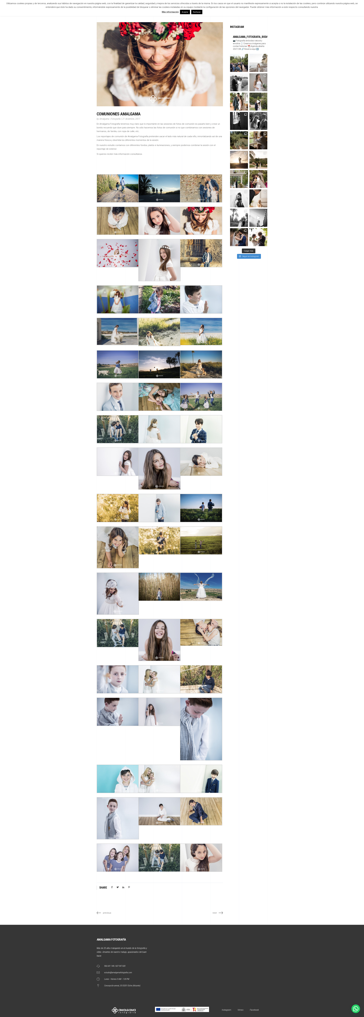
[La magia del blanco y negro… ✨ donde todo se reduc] (239, 198)
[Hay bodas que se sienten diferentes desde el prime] (239, 237)
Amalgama (104, 119)
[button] (355, 1008)
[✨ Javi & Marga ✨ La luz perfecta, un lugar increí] (258, 160)
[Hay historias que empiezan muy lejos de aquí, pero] (258, 121)
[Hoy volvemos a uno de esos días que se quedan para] (258, 198)
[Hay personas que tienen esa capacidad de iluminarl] (239, 121)
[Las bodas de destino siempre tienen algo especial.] (258, 140)
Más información (170, 12)
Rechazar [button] (197, 12)
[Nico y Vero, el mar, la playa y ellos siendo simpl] (258, 63)
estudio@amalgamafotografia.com (118, 972)
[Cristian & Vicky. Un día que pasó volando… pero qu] (258, 218)
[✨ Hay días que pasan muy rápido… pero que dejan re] (239, 82)
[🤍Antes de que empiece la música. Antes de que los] (258, 237)
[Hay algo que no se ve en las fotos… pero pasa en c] (258, 179)
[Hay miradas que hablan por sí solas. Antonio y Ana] (239, 102)
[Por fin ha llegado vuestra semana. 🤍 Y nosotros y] (239, 160)
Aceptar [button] (185, 12)
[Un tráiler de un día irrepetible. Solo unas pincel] (258, 102)
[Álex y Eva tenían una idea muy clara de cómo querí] (239, 179)
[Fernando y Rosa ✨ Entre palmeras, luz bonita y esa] (239, 218)
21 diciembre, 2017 (131, 119)
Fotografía (116, 119)
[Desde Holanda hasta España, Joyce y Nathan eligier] (239, 140)
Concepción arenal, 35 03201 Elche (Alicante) (122, 985)
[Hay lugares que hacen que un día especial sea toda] (239, 63)
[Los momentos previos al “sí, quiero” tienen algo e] (258, 82)
